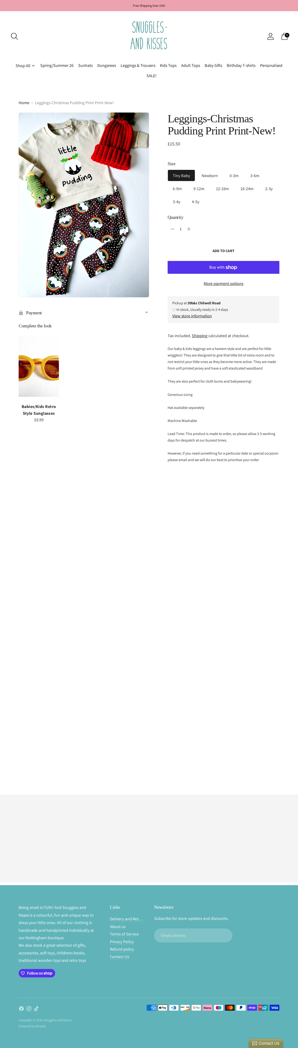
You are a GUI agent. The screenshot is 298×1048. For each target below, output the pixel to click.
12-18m (222, 188)
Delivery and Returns (128, 918)
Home (24, 102)
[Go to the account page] (270, 36)
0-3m (234, 175)
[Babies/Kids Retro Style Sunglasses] (39, 366)
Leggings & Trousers (138, 65)
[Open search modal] (14, 36)
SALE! (151, 75)
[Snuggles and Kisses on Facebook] (21, 1009)
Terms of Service (124, 934)
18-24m (247, 188)
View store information (192, 316)
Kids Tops (168, 65)
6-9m (177, 188)
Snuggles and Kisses (57, 1020)
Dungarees (106, 65)
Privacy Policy (122, 941)
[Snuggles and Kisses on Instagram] (29, 1009)
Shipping (199, 335)
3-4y (176, 201)
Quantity (175, 217)
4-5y (195, 201)
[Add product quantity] (188, 229)
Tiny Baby (181, 175)
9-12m (198, 188)
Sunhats (85, 65)
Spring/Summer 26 (57, 65)
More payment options (223, 283)
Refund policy (122, 949)
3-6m (254, 175)
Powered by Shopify (32, 1026)
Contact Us (119, 956)
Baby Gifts (213, 65)
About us (117, 926)
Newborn (210, 175)
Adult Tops (190, 65)
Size (171, 163)
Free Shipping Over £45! (149, 5)
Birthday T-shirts (241, 65)
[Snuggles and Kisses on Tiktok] (36, 1009)
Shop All (23, 65)
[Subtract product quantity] (172, 229)
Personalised (271, 65)
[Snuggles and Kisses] (149, 36)
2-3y (269, 188)
